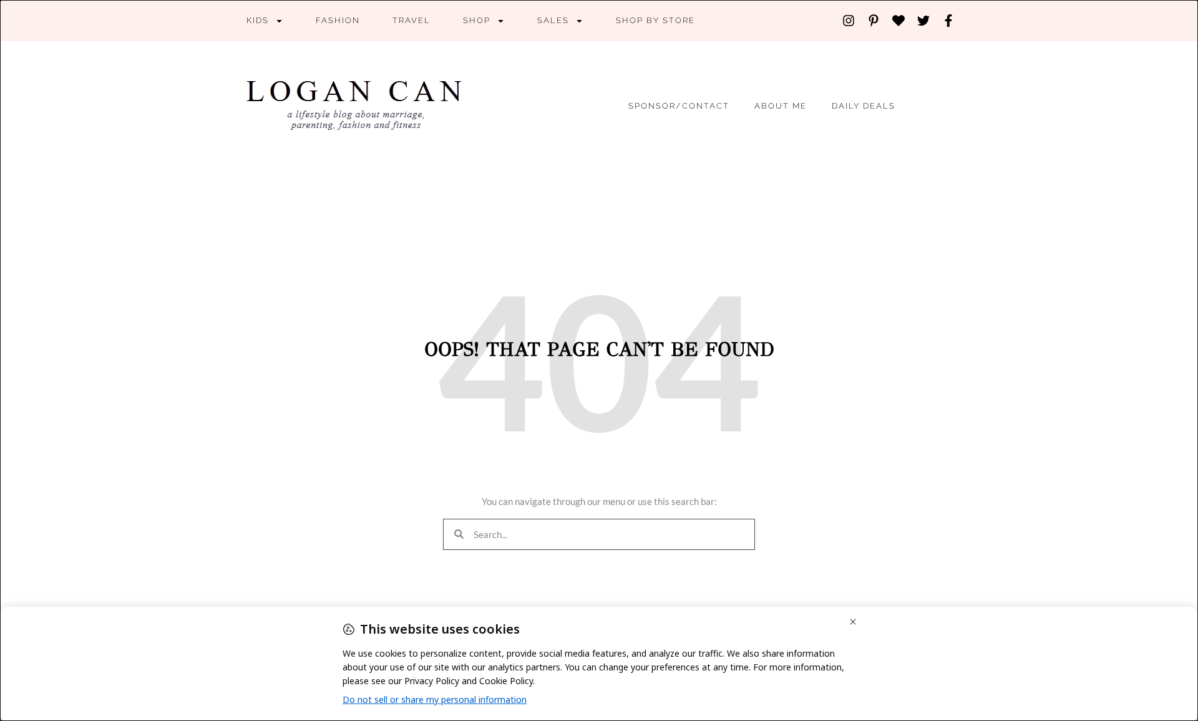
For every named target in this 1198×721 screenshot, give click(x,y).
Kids (257, 20)
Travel (411, 20)
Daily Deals (863, 105)
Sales (553, 20)
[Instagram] (848, 20)
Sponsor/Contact (678, 105)
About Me (780, 105)
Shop (476, 20)
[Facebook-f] (948, 20)
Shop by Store (655, 20)
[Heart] (898, 20)
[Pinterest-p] (873, 20)
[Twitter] (923, 20)
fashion (338, 20)
